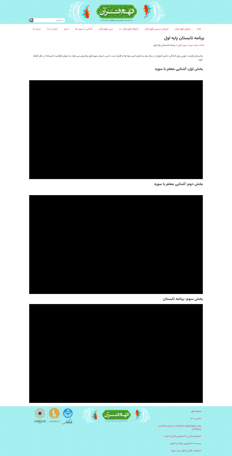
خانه (199, 29)
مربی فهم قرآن (106, 29)
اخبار (66, 29)
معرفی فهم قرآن (182, 29)
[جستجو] (31, 20)
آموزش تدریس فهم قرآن (156, 29)
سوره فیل (182, 45)
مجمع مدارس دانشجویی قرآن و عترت (182, 436)
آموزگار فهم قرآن (130, 29)
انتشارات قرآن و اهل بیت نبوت (186, 451)
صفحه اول (196, 411)
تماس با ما (52, 29)
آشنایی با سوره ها (83, 29)
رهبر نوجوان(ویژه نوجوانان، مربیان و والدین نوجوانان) (179, 427)
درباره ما (37, 29)
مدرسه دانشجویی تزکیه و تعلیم (185, 443)
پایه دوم (194, 45)
